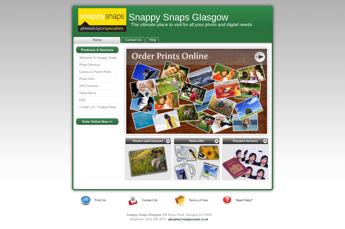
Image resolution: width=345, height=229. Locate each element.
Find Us (100, 200)
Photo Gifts (87, 79)
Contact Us (149, 200)
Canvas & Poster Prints (95, 72)
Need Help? (244, 200)
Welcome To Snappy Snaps (98, 57)
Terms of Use (198, 200)
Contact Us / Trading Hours (97, 107)
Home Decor (87, 93)
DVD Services (89, 86)
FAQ (82, 100)
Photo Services (89, 65)
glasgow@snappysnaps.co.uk (188, 219)
